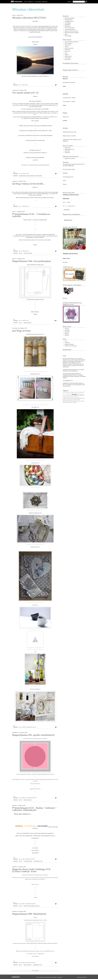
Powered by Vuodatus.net (82, 977)
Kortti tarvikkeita (80, 395)
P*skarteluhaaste (28, 253)
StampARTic (67, 24)
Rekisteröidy (44, 1)
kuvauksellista (68, 57)
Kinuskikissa (67, 49)
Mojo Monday (68, 26)
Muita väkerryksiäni (77, 399)
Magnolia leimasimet (69, 344)
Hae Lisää (35, 970)
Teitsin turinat (68, 45)
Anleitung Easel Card (69, 149)
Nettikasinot (30, 1)
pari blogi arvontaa (21, 331)
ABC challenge (68, 35)
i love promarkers (66, 101)
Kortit (20, 253)
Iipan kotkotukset (68, 43)
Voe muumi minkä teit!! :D (25, 93)
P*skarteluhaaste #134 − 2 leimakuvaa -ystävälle (31, 215)
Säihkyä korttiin (68, 56)
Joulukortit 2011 (81, 392)
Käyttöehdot (54, 977)
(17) (67, 333)
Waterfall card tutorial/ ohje (71, 345)
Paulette (66, 54)
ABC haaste (64, 392)
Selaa (38, 1)
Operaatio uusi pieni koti (70, 158)
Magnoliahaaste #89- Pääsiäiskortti (29, 914)
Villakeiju (65, 132)
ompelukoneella (74, 402)
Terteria (66, 46)
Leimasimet (67, 342)
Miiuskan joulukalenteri (70, 399)
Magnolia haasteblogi (69, 18)
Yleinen (64, 402)
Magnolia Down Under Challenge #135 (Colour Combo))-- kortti (31, 870)
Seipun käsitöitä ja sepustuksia (72, 41)
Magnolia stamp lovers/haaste (71, 31)
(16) (67, 328)
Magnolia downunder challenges (72, 32)
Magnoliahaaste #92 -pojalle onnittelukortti (33, 735)
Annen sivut (67, 51)
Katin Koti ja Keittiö (69, 48)
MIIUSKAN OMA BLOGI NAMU (74, 398)
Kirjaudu (69, 1)
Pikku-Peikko (68, 59)
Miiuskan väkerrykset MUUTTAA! (29, 18)
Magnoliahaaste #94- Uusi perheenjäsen (31, 261)
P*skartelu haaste (67, 97)
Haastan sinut (66, 116)
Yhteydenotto (59, 977)
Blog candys (77, 392)
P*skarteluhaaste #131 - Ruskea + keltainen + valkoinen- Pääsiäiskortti (34, 809)
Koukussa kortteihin (66, 396)
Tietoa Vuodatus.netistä (40, 977)
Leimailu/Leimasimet (66, 398)
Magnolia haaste (28, 322)
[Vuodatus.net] (15, 977)
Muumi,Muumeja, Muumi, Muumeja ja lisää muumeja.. (30, 175)
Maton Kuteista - (65, 399)
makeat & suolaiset (68, 402)
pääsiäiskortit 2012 (38, 861)
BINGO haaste (73, 392)
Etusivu (25, 1)
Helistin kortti (68, 147)
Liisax (66, 53)
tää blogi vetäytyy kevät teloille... (28, 184)
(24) (67, 335)
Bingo (66, 34)
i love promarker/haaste (70, 29)
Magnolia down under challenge (70, 139)
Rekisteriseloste (48, 977)
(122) (67, 331)
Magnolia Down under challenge (31, 905)
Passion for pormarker (69, 27)
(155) (67, 330)
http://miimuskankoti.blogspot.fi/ (35, 37)
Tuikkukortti (67, 152)
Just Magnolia (68, 23)
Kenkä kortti (67, 151)
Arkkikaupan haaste (69, 21)
